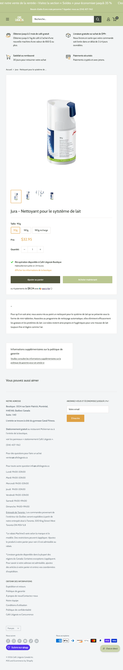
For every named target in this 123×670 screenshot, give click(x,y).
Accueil (9, 69)
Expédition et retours (16, 586)
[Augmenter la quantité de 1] (40, 249)
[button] (61, 288)
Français (11, 628)
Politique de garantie (15, 591)
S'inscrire (75, 418)
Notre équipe (12, 600)
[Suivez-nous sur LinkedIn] (36, 641)
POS (8, 660)
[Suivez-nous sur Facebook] (8, 641)
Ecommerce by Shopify (23, 660)
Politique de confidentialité (18, 610)
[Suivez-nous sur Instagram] (14, 641)
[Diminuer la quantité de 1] (24, 249)
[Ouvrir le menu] (7, 19)
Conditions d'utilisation (16, 605)
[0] (114, 19)
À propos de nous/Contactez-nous (22, 596)
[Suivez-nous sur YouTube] (25, 641)
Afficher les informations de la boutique (33, 270)
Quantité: (15, 249)
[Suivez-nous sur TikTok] (31, 641)
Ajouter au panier (35, 279)
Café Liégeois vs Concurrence (19, 614)
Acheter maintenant (87, 279)
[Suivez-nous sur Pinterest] (19, 641)
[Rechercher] (97, 19)
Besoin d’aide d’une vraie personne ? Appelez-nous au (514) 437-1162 (61, 9)
